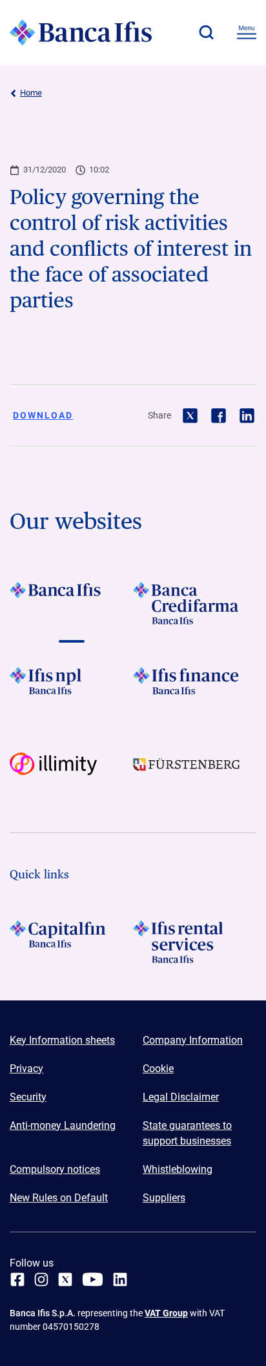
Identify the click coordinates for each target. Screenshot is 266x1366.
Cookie (158, 1068)
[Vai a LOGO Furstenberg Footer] (194, 773)
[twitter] (65, 1279)
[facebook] (17, 1279)
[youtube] (92, 1279)
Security (28, 1097)
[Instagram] (41, 1279)
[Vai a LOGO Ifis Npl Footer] (71, 688)
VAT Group (166, 1313)
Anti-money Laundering (63, 1125)
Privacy (26, 1068)
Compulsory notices (55, 1169)
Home (31, 93)
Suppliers (164, 1198)
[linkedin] (120, 1279)
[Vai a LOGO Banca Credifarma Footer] (194, 603)
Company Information (193, 1040)
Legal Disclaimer (181, 1097)
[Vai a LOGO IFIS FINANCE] (194, 688)
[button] (206, 32)
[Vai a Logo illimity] (71, 773)
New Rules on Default (59, 1198)
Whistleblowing (177, 1169)
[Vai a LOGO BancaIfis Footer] (71, 603)
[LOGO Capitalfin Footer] (71, 941)
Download (43, 415)
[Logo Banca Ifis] (81, 32)
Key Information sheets (62, 1040)
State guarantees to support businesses (187, 1133)
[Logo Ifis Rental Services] (194, 941)
